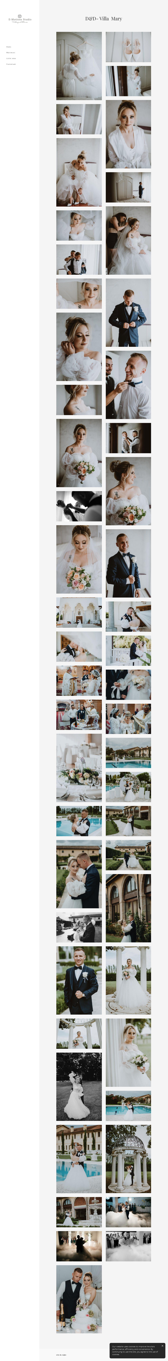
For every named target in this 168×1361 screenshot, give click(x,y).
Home (9, 47)
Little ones (11, 58)
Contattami (11, 64)
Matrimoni (11, 52)
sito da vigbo (61, 1355)
